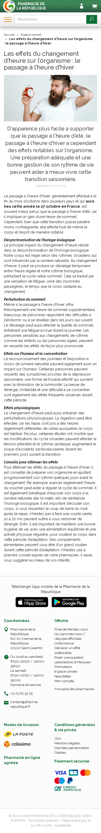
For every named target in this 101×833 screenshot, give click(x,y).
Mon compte (64, 681)
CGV (57, 739)
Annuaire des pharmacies (74, 689)
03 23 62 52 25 (21, 693)
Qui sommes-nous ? (69, 634)
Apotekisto (63, 825)
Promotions (63, 667)
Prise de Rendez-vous (71, 629)
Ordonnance (64, 643)
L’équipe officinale (67, 639)
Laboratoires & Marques (72, 662)
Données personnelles (71, 748)
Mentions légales (67, 743)
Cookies (60, 752)
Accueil (9, 34)
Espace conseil (65, 671)
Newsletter (62, 676)
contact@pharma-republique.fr (24, 704)
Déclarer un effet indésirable (67, 650)
